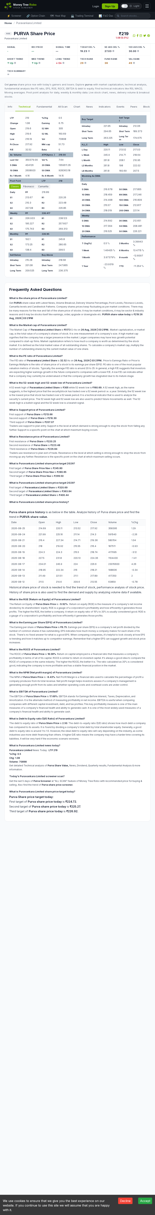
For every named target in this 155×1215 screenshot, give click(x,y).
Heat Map (58, 15)
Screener (14, 15)
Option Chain (35, 15)
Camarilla (43, 186)
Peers (133, 106)
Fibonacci (28, 186)
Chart (77, 106)
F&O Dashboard (110, 15)
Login (95, 6)
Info (10, 106)
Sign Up (110, 6)
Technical (24, 106)
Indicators (105, 106)
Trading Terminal (82, 15)
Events (120, 106)
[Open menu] (147, 6)
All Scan (62, 106)
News (89, 106)
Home (8, 23)
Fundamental (44, 106)
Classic (15, 186)
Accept (145, 1201)
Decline (125, 1201)
